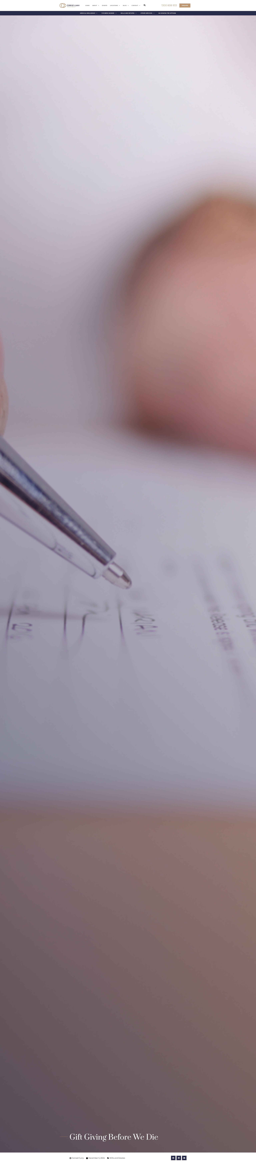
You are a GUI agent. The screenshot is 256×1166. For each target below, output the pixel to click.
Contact (135, 5)
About (94, 5)
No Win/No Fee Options (167, 13)
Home (87, 5)
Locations (114, 5)
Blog (125, 5)
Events (104, 5)
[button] (173, 1158)
